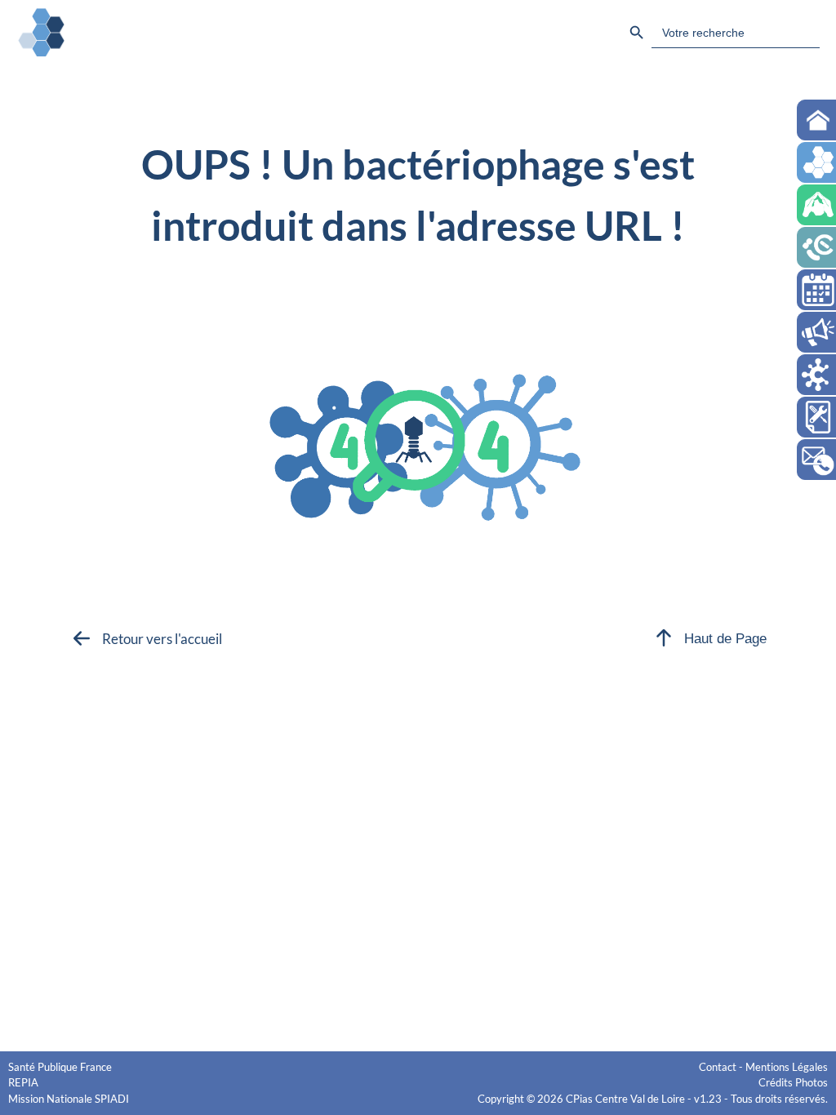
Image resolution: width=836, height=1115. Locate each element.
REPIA (23, 1082)
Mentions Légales (786, 1066)
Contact (717, 1066)
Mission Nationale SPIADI (68, 1098)
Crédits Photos (793, 1082)
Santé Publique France (60, 1066)
